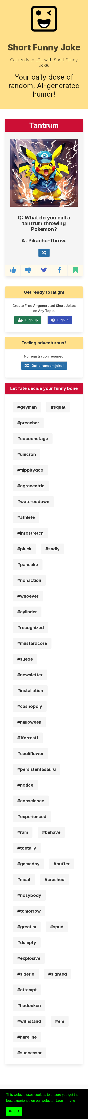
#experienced (31, 816)
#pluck (24, 548)
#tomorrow (29, 911)
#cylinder (27, 611)
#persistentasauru (36, 769)
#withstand (29, 1021)
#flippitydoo (30, 470)
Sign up (31, 320)
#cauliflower (30, 753)
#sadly (52, 548)
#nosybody (29, 895)
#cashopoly (29, 706)
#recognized (30, 627)
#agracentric (30, 485)
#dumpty (26, 942)
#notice (25, 785)
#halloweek (29, 722)
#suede (25, 659)
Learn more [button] (65, 1100)
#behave (51, 832)
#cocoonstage (32, 438)
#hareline (27, 1037)
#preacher (28, 422)
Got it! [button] (14, 1111)
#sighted (57, 974)
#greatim (26, 926)
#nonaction (29, 580)
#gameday (28, 863)
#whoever (27, 596)
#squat (58, 407)
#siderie (25, 974)
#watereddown (33, 501)
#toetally (26, 848)
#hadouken (29, 1005)
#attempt (27, 989)
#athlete (26, 517)
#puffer (62, 863)
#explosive (28, 958)
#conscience (30, 800)
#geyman (27, 407)
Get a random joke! (47, 365)
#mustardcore (32, 643)
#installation (30, 690)
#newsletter (30, 674)
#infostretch (30, 533)
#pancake (27, 564)
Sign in (63, 320)
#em (59, 1021)
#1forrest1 (27, 737)
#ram (22, 832)
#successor (29, 1052)
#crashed (55, 879)
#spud (56, 926)
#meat (24, 879)
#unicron (26, 454)
